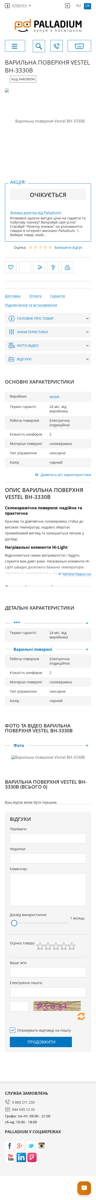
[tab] (48, 623)
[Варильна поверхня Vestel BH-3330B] (48, 121)
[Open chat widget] (84, 1188)
